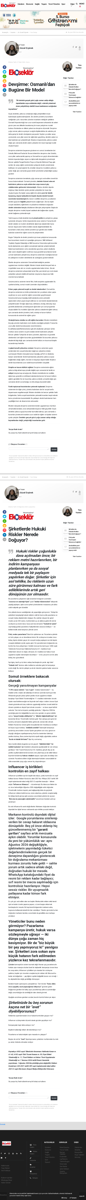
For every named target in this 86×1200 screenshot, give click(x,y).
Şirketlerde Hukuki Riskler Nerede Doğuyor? (75, 87)
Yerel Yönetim (54, 4)
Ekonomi (29, 4)
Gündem (21, 4)
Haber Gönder (6, 1183)
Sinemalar (63, 1164)
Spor (63, 4)
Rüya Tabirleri (79, 1155)
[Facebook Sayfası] (2, 1153)
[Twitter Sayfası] (6, 1153)
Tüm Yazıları (77, 112)
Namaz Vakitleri (62, 1153)
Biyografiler (79, 1152)
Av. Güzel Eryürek (23, 32)
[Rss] (21, 1153)
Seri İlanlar (63, 1166)
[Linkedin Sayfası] (17, 1153)
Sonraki (2, 1124)
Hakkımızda (5, 1166)
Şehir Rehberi (64, 1169)
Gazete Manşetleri (63, 1172)
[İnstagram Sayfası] (10, 1153)
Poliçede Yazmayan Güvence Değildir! (75, 95)
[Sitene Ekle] (6, 1158)
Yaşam (44, 4)
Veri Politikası (5, 1170)
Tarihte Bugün (65, 1161)
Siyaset (47, 1162)
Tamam (73, 1198)
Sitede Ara (78, 1147)
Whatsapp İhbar (6, 1180)
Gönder (54, 449)
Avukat (19, 52)
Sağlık (37, 4)
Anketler (78, 1150)
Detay (65, 1198)
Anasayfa (5, 32)
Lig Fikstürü (64, 1159)
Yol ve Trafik (64, 1150)
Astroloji (77, 1157)
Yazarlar (13, 32)
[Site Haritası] (2, 1158)
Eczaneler (63, 1156)
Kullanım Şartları (6, 1178)
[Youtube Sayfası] (13, 1153)
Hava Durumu (64, 1147)
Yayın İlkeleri (5, 1168)
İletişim (35, 1178)
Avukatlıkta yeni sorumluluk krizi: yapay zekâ (75, 103)
